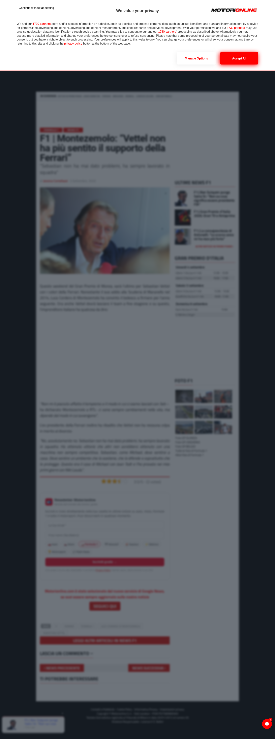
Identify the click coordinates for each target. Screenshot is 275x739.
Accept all (239, 58)
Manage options (196, 58)
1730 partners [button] (42, 23)
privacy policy (73, 43)
